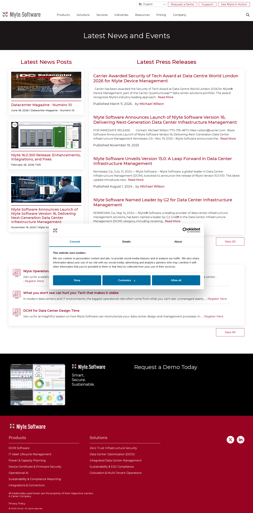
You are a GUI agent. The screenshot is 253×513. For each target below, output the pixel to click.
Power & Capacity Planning (27, 460)
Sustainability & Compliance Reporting (35, 479)
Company (179, 15)
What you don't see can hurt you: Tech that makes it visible (71, 293)
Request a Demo (182, 4)
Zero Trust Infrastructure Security (113, 448)
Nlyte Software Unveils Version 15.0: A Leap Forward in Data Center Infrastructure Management (162, 161)
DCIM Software (19, 448)
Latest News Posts (46, 61)
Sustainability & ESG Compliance (112, 466)
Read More (165, 97)
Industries (121, 15)
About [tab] (178, 241)
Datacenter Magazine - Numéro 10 (41, 105)
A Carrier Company (20, 496)
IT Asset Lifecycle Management (30, 454)
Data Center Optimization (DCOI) (112, 454)
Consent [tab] (75, 241)
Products (63, 15)
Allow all (176, 280)
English (148, 4)
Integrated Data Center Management (116, 460)
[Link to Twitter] (230, 439)
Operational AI (18, 473)
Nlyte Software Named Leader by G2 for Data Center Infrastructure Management (162, 202)
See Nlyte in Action (234, 4)
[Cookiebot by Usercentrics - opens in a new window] (185, 230)
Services (102, 15)
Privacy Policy (17, 503)
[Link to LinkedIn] (240, 439)
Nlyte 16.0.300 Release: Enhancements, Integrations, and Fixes (46, 157)
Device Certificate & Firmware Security (35, 466)
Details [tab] (126, 241)
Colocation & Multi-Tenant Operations (115, 473)
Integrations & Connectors (27, 485)
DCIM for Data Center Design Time (51, 311)
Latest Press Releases (166, 61)
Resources (142, 15)
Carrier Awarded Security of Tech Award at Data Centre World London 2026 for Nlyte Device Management (165, 78)
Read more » (33, 281)
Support (207, 4)
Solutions (83, 15)
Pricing (161, 15)
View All (230, 241)
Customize (124, 280)
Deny (77, 280)
